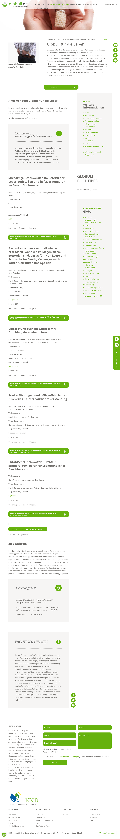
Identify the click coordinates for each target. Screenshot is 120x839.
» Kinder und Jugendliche (93, 287)
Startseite (12, 814)
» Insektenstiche (89, 242)
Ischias (87, 138)
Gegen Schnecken (92, 132)
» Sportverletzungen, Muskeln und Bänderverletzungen (91, 259)
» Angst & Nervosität (91, 273)
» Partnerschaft (89, 268)
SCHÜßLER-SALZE (90, 4)
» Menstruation (89, 251)
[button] (116, 4)
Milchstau (89, 141)
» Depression (88, 228)
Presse (38, 823)
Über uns (109, 4)
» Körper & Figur (89, 245)
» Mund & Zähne (89, 254)
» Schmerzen (88, 265)
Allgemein (94, 817)
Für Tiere (88, 129)
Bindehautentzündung (93, 118)
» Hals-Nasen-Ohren (91, 234)
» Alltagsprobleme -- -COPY (93, 296)
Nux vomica (13, 366)
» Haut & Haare (89, 237)
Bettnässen (89, 115)
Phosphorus (13, 299)
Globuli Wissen (42, 4)
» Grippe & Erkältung (91, 231)
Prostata (88, 143)
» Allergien (87, 217)
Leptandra (12, 496)
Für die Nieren (90, 124)
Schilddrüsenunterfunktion (95, 147)
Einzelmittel (76, 4)
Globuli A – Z (68, 814)
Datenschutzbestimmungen (68, 756)
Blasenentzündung (92, 121)
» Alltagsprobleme (90, 220)
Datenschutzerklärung (44, 820)
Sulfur (10, 219)
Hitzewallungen (91, 135)
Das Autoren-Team (43, 826)
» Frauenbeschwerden (92, 290)
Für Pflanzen (90, 127)
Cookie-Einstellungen (16, 826)
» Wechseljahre (89, 293)
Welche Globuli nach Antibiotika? (93, 153)
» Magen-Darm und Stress (93, 248)
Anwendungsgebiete (59, 4)
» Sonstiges (87, 270)
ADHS (87, 112)
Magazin (39, 9)
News (46, 9)
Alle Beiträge (95, 814)
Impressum (40, 817)
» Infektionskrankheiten (92, 239)
